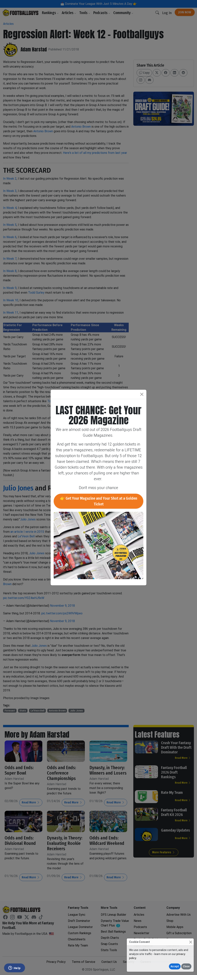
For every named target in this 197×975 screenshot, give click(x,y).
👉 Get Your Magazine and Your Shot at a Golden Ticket (98, 501)
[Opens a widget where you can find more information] (14, 968)
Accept (175, 966)
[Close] (191, 942)
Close (186, 966)
